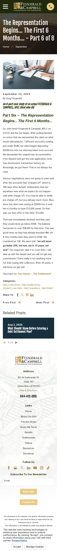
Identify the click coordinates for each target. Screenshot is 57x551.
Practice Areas (28, 421)
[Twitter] (22, 468)
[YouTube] (35, 468)
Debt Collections (11, 284)
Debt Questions (32, 288)
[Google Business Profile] (15, 468)
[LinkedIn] (28, 468)
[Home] (27, 6)
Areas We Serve (28, 427)
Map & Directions (28, 390)
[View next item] (16, 342)
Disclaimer (28, 453)
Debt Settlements (31, 284)
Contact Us (28, 502)
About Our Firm (28, 416)
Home (28, 411)
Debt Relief (47, 288)
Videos (28, 443)
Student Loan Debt (12, 288)
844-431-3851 (28, 396)
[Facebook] (8, 468)
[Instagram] (41, 468)
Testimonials (28, 437)
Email (7, 480)
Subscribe (28, 491)
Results (28, 432)
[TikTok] (48, 468)
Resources (28, 448)
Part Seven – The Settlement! (34, 273)
